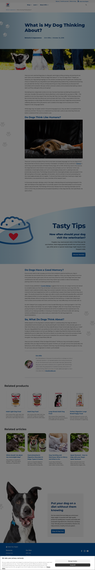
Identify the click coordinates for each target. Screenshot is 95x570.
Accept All (72, 565)
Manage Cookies (72, 561)
